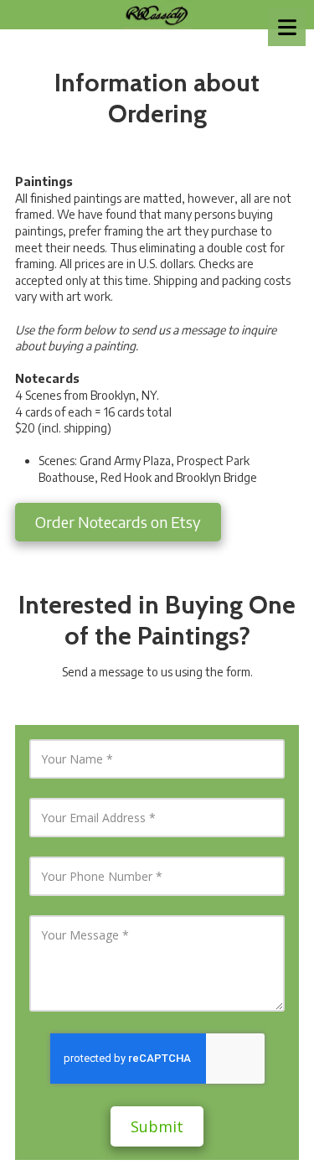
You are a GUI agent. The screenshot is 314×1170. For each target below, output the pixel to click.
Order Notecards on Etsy (118, 521)
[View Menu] (287, 27)
